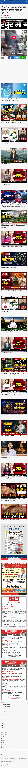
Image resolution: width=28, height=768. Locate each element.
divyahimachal (6, 15)
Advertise (11, 758)
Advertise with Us (5, 715)
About (2, 758)
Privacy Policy (9, 761)
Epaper (3, 761)
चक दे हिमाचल (3, 734)
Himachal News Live (5, 704)
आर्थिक (2, 724)
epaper (2, 713)
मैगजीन (2, 726)
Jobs (16, 758)
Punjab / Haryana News (6, 706)
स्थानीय (2, 722)
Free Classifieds (22, 758)
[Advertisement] (14, 71)
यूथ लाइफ (3, 740)
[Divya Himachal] (9, 0)
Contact (6, 758)
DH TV (2, 736)
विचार (2, 738)
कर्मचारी (2, 742)
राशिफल (2, 728)
